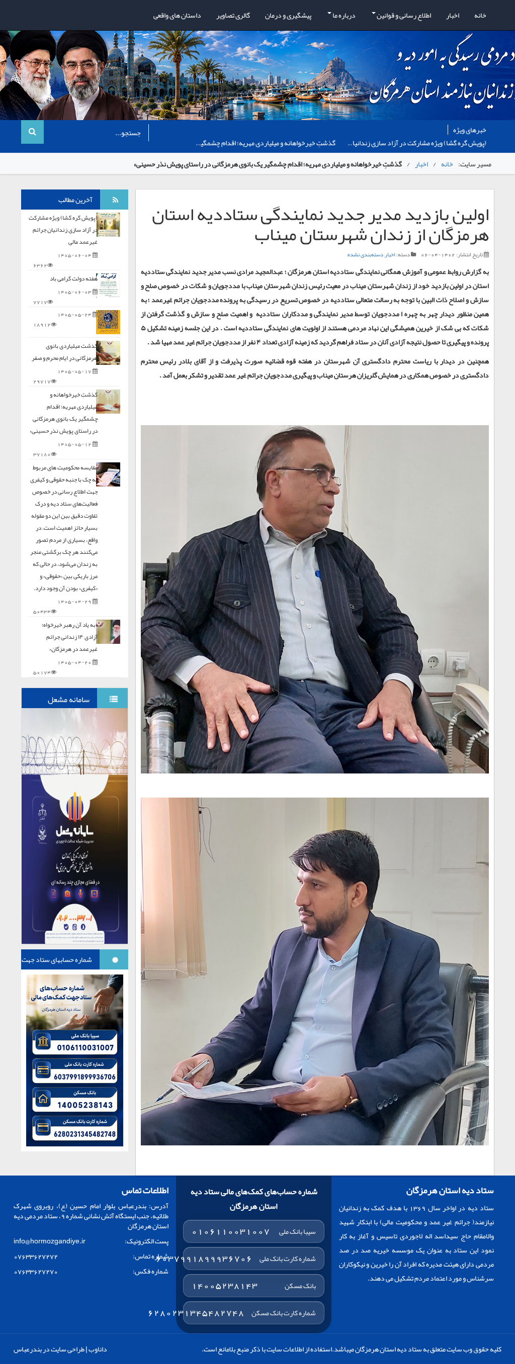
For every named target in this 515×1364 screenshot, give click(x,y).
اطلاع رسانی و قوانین (403, 15)
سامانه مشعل (69, 700)
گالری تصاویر (233, 15)
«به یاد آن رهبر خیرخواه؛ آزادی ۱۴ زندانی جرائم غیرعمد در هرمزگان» (70, 637)
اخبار (452, 15)
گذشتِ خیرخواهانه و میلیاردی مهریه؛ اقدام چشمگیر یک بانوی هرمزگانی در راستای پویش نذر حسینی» (64, 412)
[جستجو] (32, 132)
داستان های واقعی (177, 15)
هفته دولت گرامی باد (308, 143)
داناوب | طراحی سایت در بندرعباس (60, 1349)
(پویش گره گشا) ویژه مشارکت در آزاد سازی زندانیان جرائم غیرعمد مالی (63, 230)
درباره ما (343, 15)
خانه (480, 15)
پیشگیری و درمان (288, 15)
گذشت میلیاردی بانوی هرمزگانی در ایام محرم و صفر (65, 352)
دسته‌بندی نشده (365, 254)
